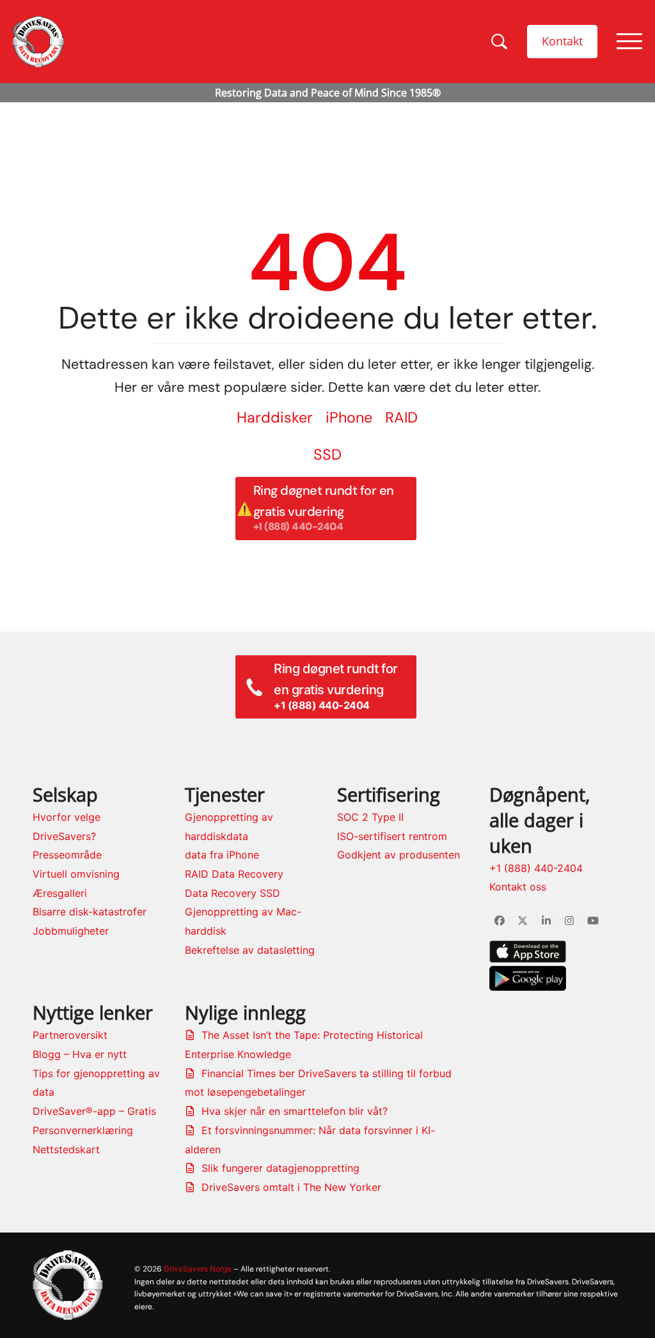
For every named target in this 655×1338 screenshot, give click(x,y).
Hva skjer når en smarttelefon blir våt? (294, 1111)
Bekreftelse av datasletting (250, 950)
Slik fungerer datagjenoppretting (280, 1168)
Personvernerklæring (83, 1130)
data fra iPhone (222, 854)
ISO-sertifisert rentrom (392, 836)
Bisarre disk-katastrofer (89, 911)
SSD (327, 454)
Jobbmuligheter (71, 930)
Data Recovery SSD (232, 893)
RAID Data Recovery (234, 873)
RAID (401, 417)
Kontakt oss (517, 886)
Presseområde (67, 854)
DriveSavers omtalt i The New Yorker (291, 1187)
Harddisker (275, 417)
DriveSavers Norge (198, 1268)
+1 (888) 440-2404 (536, 868)
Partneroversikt (70, 1035)
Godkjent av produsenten (398, 854)
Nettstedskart (66, 1149)
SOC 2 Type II (370, 817)
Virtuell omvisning (76, 873)
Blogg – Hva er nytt (80, 1054)
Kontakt (562, 41)
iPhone (349, 417)
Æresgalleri (60, 893)
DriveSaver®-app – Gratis (94, 1111)
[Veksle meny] (629, 41)
